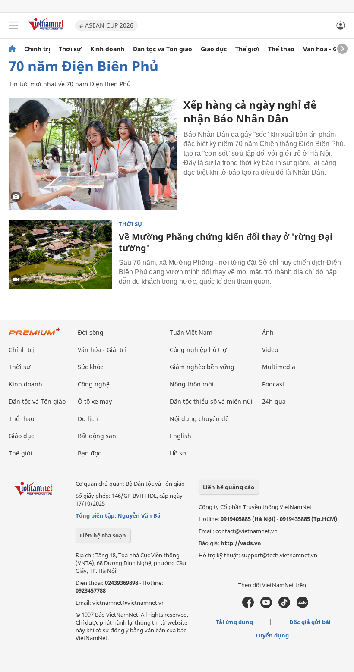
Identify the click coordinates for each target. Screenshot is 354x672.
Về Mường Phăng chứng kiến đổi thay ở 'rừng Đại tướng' (225, 242)
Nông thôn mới (192, 384)
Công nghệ (94, 384)
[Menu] (14, 25)
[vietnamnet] (47, 31)
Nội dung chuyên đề (199, 419)
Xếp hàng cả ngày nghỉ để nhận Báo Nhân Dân (249, 111)
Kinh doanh (107, 49)
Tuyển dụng (272, 635)
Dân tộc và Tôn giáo (162, 49)
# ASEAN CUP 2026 (106, 25)
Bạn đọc (89, 453)
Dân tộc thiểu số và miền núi (211, 401)
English (180, 436)
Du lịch (88, 419)
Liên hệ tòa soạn (103, 535)
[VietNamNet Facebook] (248, 606)
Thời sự (70, 49)
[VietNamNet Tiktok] (284, 606)
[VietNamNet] (12, 49)
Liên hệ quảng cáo (228, 487)
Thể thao (281, 49)
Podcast (273, 384)
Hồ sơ (178, 453)
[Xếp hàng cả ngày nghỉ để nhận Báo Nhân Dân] (93, 154)
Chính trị (37, 49)
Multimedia (278, 367)
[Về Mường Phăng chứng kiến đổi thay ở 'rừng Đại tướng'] (60, 254)
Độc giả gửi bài (310, 622)
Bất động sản (97, 436)
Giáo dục (214, 49)
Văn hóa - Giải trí (328, 49)
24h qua (274, 401)
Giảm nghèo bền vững (202, 367)
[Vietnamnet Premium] (34, 336)
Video (270, 349)
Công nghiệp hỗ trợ (198, 349)
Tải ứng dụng (234, 622)
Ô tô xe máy (95, 401)
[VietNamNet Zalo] (302, 606)
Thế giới (247, 49)
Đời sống (91, 332)
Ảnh (268, 332)
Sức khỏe (91, 367)
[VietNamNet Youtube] (266, 606)
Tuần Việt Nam (191, 332)
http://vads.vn (241, 543)
